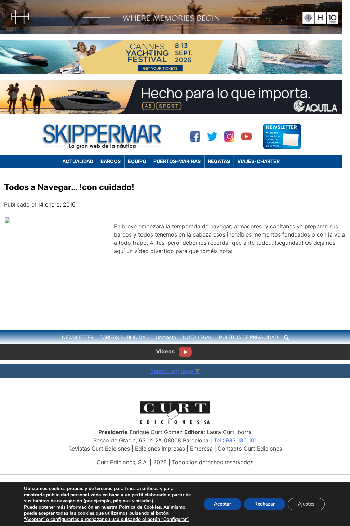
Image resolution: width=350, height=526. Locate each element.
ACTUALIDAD (77, 161)
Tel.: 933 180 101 (235, 440)
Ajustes (306, 504)
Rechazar (264, 504)
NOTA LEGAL (197, 337)
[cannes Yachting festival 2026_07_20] (171, 72)
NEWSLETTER (77, 337)
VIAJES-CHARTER (258, 161)
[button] (286, 337)
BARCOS (110, 161)
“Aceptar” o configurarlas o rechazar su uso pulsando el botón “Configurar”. (106, 519)
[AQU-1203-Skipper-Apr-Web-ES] (171, 112)
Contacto (166, 337)
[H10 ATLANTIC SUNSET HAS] (171, 32)
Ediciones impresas (160, 448)
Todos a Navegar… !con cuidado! (69, 187)
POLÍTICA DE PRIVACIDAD (248, 337)
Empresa (201, 448)
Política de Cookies (140, 507)
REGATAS (219, 161)
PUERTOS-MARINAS (177, 161)
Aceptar (222, 504)
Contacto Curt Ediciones (250, 448)
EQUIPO (137, 161)
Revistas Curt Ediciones (99, 448)
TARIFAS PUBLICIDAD (124, 337)
